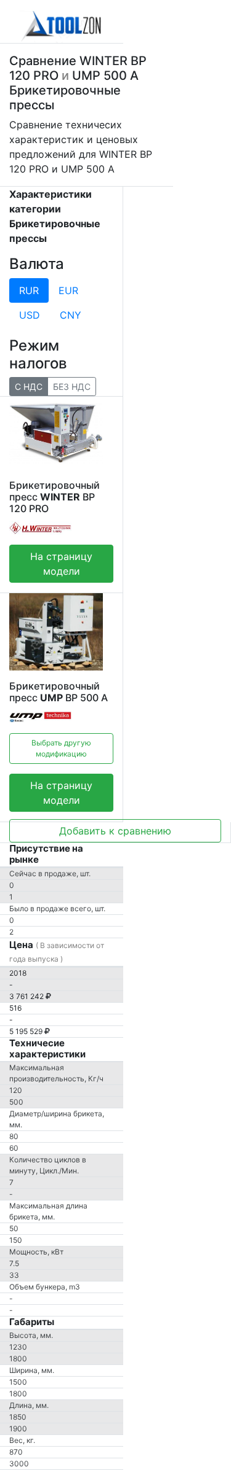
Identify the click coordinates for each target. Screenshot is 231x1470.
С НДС (29, 386)
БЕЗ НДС (72, 386)
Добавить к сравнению (115, 831)
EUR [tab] (68, 290)
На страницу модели (61, 563)
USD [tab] (29, 315)
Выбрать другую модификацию (61, 748)
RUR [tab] (29, 290)
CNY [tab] (70, 315)
